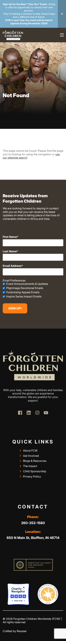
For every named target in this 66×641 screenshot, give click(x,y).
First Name (10, 236)
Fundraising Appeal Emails (22, 292)
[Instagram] (37, 412)
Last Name (10, 251)
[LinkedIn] (28, 412)
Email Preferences (14, 280)
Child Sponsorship (34, 471)
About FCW (30, 450)
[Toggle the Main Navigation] (62, 35)
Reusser (22, 631)
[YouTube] (46, 412)
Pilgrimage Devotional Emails (24, 288)
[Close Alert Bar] (62, 14)
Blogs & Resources (34, 460)
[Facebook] (20, 412)
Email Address (12, 265)
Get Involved (31, 455)
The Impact (30, 466)
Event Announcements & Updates (27, 283)
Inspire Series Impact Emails (23, 296)
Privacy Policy (32, 476)
